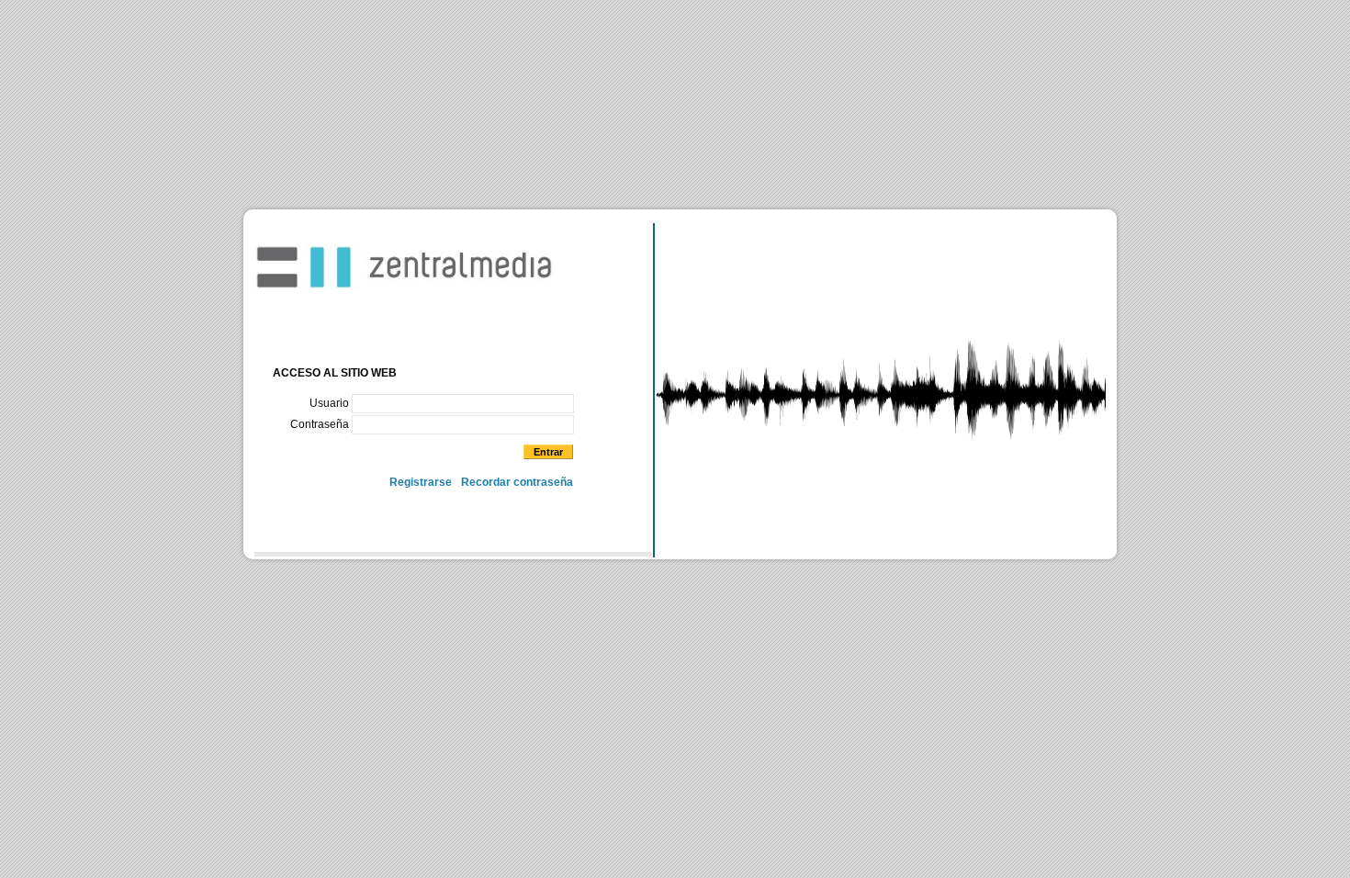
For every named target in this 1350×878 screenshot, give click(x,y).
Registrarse (420, 482)
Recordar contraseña (517, 482)
